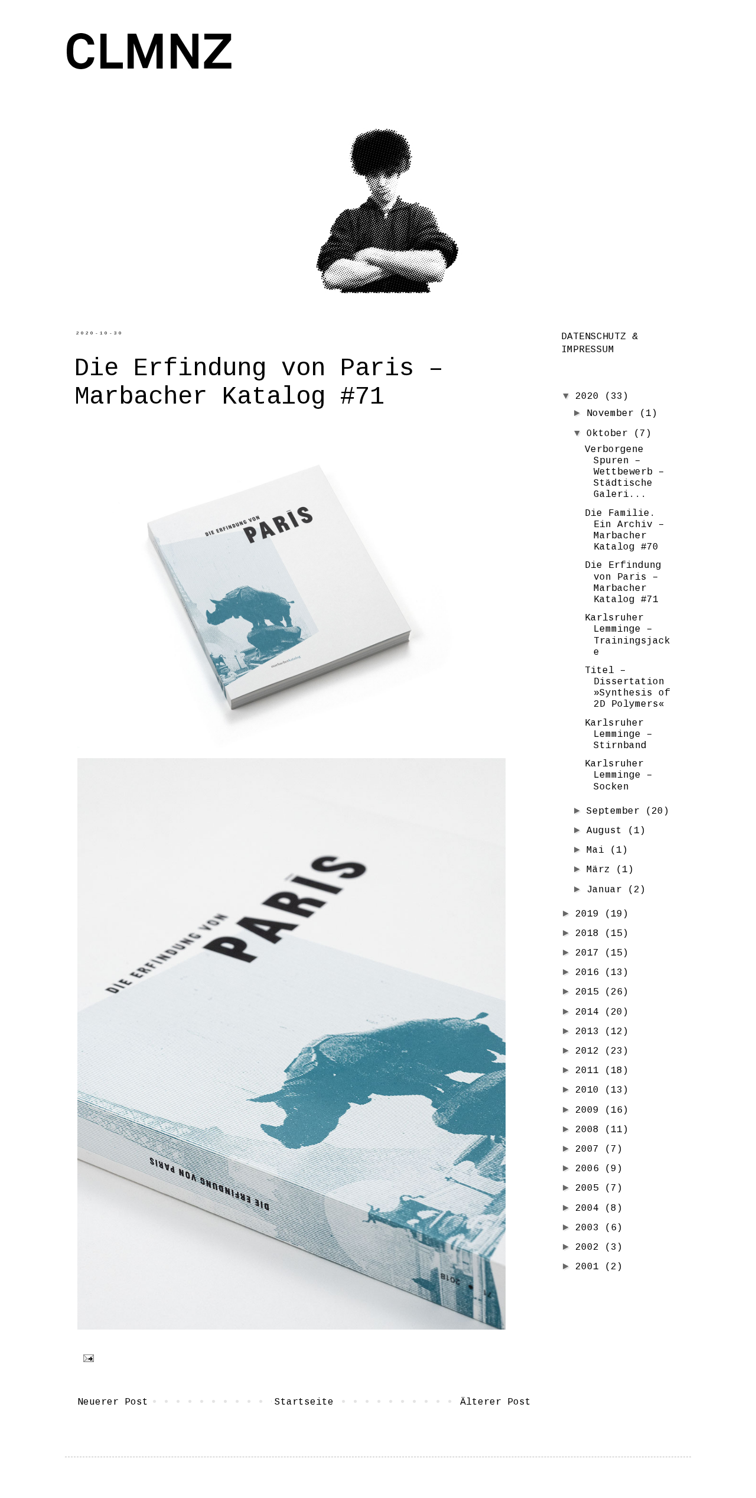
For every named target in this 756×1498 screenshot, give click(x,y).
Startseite (304, 1402)
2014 (590, 1012)
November (613, 413)
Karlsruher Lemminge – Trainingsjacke (627, 635)
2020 (590, 396)
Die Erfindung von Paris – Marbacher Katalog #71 (623, 582)
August (607, 831)
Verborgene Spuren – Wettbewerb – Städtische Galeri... (624, 472)
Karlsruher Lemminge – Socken (619, 775)
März (601, 870)
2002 (590, 1247)
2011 (590, 1070)
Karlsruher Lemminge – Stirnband (619, 734)
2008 (590, 1130)
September (616, 811)
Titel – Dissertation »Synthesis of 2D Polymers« (627, 687)
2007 (590, 1149)
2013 (590, 1031)
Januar (607, 890)
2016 (590, 972)
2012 (590, 1051)
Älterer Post (495, 1402)
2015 (590, 992)
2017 (590, 953)
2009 (590, 1110)
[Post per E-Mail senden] (86, 1358)
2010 (590, 1090)
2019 (590, 914)
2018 (590, 933)
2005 (590, 1188)
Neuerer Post (112, 1402)
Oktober (610, 433)
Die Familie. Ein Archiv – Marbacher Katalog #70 (624, 530)
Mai (598, 850)
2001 (590, 1267)
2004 (590, 1208)
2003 (590, 1228)
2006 (590, 1169)
